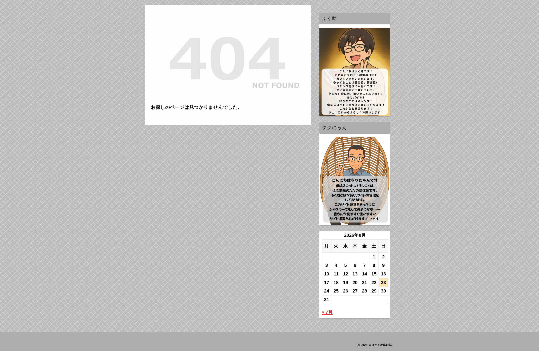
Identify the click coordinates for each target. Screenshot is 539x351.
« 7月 (327, 312)
